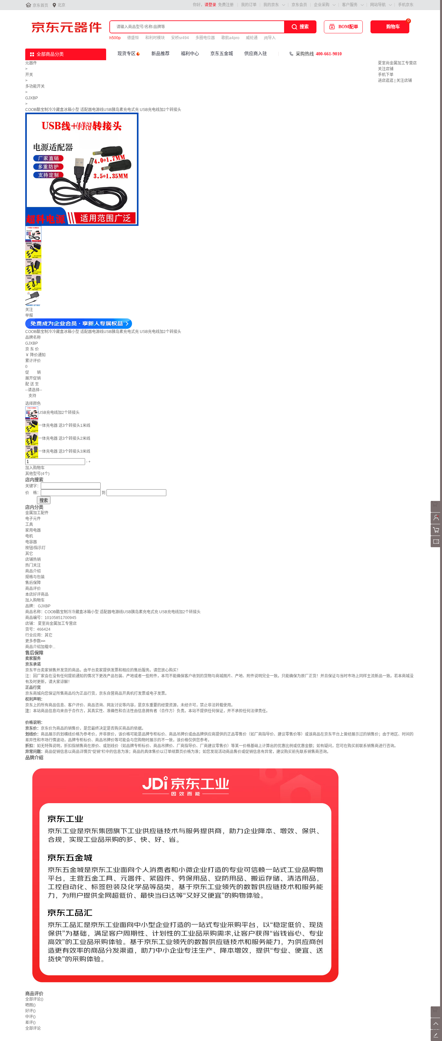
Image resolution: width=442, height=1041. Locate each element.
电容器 (31, 542)
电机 (29, 536)
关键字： (33, 486)
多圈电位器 (205, 38)
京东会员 (299, 5)
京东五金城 (221, 53)
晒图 (30, 1005)
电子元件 (33, 518)
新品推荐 (160, 53)
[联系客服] (436, 511)
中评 (30, 1016)
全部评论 (34, 999)
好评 (30, 1011)
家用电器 (33, 530)
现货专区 (126, 53)
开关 (29, 74)
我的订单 (249, 5)
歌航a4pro (230, 38)
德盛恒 (133, 38)
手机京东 (406, 5)
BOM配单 (348, 26)
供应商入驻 (255, 53)
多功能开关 (35, 86)
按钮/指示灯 (35, 548)
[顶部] (436, 1028)
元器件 (31, 63)
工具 (29, 524)
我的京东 (271, 5)
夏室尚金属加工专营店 (397, 63)
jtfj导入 (270, 38)
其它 (29, 553)
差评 (30, 1022)
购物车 (393, 26)
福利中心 (190, 53)
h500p (115, 38)
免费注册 (226, 5)
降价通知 (38, 355)
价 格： (33, 493)
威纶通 (252, 38)
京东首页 (40, 5)
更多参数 (35, 641)
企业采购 (321, 5)
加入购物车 (35, 468)
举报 (29, 315)
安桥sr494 (180, 38)
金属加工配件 (37, 513)
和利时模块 (155, 38)
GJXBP (31, 98)
